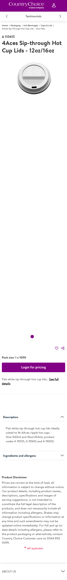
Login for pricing (33, 367)
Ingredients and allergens (19, 456)
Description (10, 417)
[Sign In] (54, 5)
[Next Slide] (60, 16)
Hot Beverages (30, 25)
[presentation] (33, 436)
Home (5, 25)
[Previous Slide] (7, 16)
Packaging (16, 25)
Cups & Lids (46, 25)
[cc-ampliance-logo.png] (26, 5)
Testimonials (33, 16)
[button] (33, 571)
